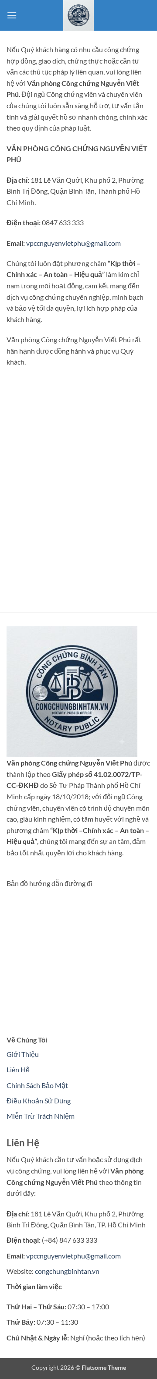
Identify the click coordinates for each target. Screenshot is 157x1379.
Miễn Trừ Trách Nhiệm (41, 1116)
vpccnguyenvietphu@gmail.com (73, 243)
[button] (12, 15)
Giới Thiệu (23, 1054)
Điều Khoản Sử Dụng (39, 1100)
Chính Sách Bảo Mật (37, 1085)
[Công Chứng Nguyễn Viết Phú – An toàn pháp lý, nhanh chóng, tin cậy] (78, 15)
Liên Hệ (18, 1069)
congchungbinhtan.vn (67, 1271)
